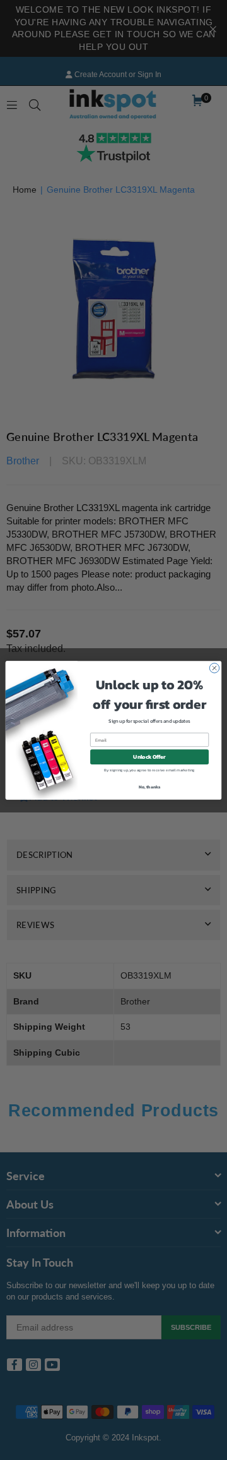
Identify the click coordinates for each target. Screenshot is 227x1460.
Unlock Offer (149, 756)
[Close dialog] (214, 667)
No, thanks (150, 786)
